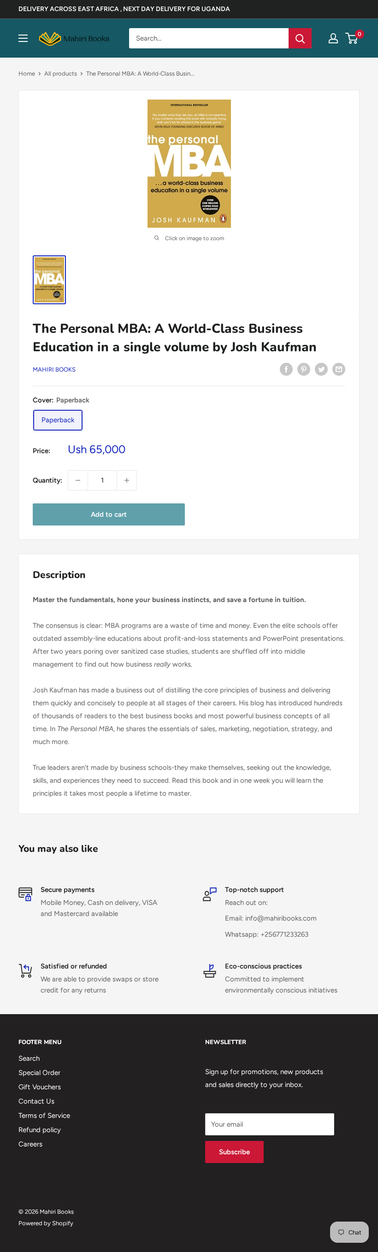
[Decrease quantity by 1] (78, 480)
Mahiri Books (54, 369)
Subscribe (234, 1152)
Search (29, 1058)
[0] (352, 38)
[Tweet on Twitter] (321, 368)
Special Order (39, 1073)
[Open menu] (23, 38)
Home (26, 73)
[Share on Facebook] (286, 368)
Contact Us (36, 1101)
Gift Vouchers (39, 1087)
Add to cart (109, 514)
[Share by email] (338, 368)
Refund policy (39, 1130)
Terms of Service (44, 1115)
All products (60, 73)
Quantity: (47, 480)
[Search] (300, 38)
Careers (30, 1144)
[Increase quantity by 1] (126, 480)
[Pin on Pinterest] (303, 368)
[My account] (333, 38)
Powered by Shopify (45, 1223)
